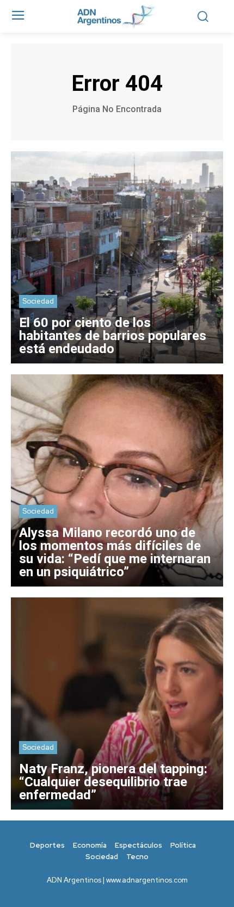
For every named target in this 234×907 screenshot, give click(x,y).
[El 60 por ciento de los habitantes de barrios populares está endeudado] (117, 257)
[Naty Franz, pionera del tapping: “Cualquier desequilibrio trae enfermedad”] (117, 703)
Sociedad (38, 301)
